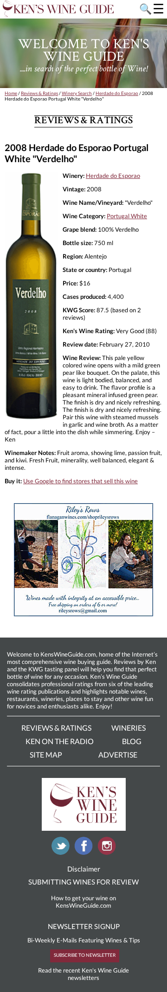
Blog (131, 741)
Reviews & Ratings (39, 93)
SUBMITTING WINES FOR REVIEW (83, 882)
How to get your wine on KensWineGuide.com (83, 901)
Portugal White (127, 216)
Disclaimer (83, 869)
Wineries (128, 727)
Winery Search (77, 93)
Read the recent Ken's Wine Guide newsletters (83, 974)
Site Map (46, 754)
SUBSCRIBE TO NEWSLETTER (85, 955)
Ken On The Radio (60, 741)
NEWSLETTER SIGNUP (84, 926)
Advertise (117, 754)
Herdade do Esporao (117, 93)
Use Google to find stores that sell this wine (80, 481)
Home (11, 93)
